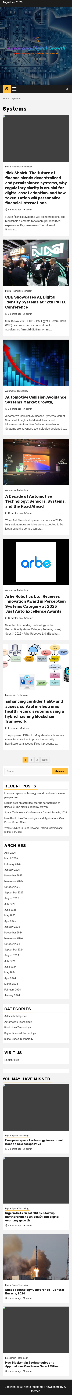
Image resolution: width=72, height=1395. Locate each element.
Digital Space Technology (18, 1039)
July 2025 (9, 904)
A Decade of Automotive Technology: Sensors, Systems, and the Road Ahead (35, 501)
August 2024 (11, 955)
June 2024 (10, 966)
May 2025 (9, 915)
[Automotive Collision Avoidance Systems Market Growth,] (36, 363)
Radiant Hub (11, 1060)
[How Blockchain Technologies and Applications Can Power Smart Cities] (36, 1330)
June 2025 (10, 909)
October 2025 (12, 887)
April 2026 (10, 852)
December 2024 (13, 932)
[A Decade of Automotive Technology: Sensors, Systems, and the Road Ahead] (36, 462)
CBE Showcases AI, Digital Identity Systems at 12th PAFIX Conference (35, 302)
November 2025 (13, 881)
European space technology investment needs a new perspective (34, 1142)
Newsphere (52, 1387)
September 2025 (13, 892)
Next (45, 759)
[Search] (67, 89)
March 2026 (11, 858)
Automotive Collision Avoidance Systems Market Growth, (35, 400)
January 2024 (12, 995)
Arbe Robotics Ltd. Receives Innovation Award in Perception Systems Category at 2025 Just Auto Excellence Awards (35, 604)
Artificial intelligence (15, 1016)
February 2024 (12, 989)
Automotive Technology (16, 391)
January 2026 (12, 869)
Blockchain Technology (16, 695)
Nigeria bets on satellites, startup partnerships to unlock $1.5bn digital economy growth (32, 1216)
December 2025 (13, 875)
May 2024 (9, 972)
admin (29, 209)
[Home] (7, 89)
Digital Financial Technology (18, 166)
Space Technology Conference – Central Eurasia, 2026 (35, 812)
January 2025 (12, 926)
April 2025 (10, 921)
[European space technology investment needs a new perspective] (36, 1107)
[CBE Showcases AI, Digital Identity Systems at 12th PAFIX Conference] (36, 263)
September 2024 (13, 949)
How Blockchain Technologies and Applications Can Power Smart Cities (32, 1364)
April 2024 (10, 978)
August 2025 (11, 898)
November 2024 (13, 938)
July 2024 (9, 961)
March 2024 (11, 983)
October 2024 (12, 944)
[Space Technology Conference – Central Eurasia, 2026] (36, 1257)
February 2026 (12, 864)
